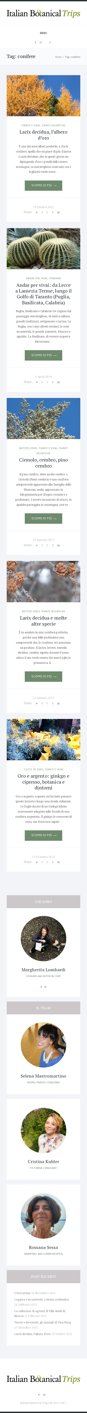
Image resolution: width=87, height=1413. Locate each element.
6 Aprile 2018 (43, 376)
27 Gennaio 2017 (43, 540)
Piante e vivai (31, 125)
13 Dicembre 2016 (43, 857)
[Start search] (50, 42)
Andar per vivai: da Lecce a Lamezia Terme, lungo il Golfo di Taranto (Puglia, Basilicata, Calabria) (43, 294)
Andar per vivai (36, 278)
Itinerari (55, 278)
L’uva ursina (22, 1293)
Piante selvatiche (53, 125)
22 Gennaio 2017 (43, 698)
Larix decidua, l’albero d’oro (43, 134)
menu (43, 33)
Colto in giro (33, 769)
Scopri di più (41, 185)
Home (58, 57)
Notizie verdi (28, 448)
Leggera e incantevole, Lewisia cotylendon (41, 1299)
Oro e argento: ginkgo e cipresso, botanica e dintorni (43, 782)
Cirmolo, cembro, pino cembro (43, 462)
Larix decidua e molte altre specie (43, 620)
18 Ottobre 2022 (43, 207)
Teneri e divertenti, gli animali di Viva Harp (42, 1322)
